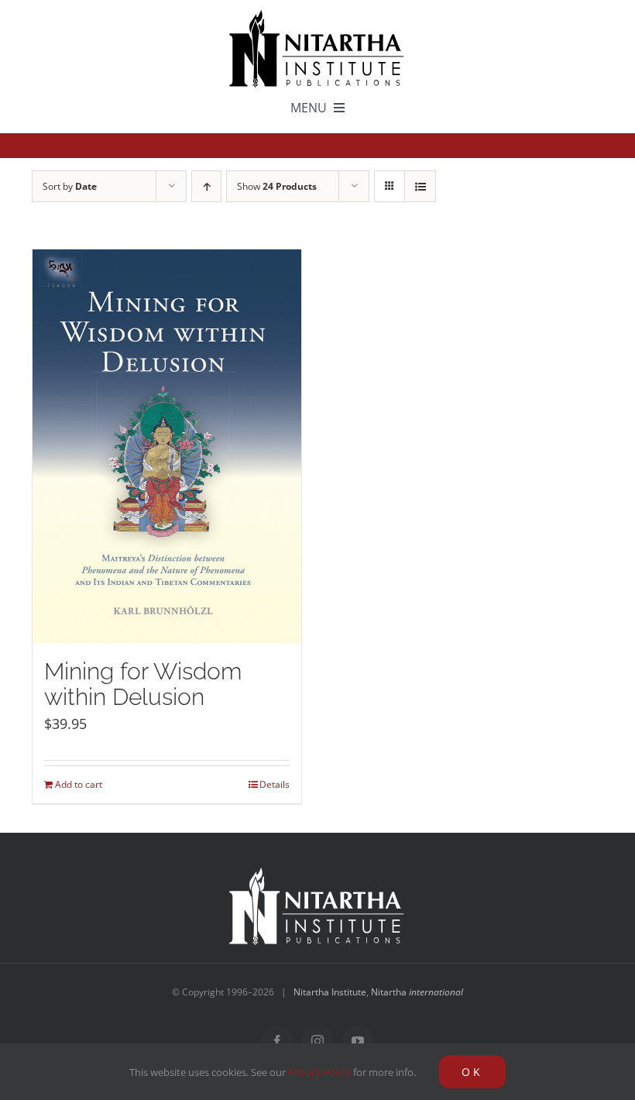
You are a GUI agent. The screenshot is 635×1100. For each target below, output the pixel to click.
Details (274, 784)
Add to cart (78, 784)
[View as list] (420, 186)
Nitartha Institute (329, 992)
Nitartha (417, 992)
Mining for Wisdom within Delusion (143, 684)
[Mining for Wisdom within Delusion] (167, 445)
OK (472, 1071)
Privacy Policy (319, 1072)
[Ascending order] (206, 186)
